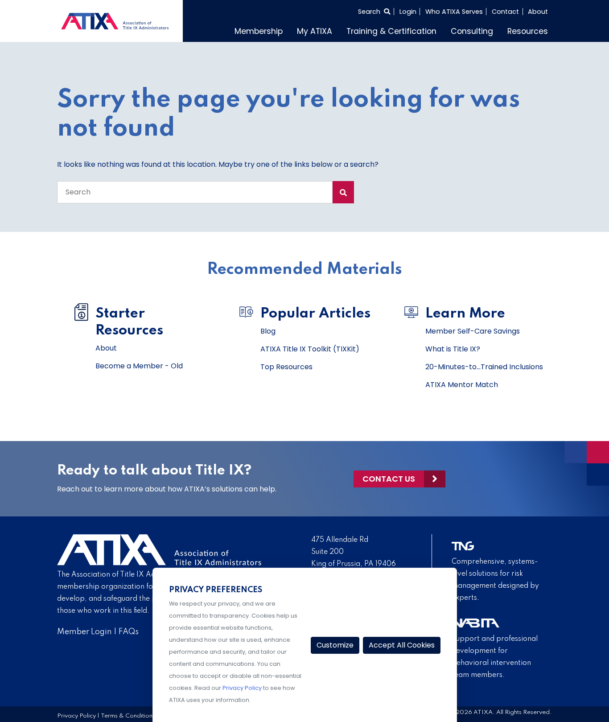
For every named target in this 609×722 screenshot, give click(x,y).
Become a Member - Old (139, 366)
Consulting (472, 31)
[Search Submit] (343, 192)
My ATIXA (314, 31)
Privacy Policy (76, 716)
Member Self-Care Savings (472, 331)
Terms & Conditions (128, 716)
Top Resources (286, 367)
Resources (527, 31)
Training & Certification (391, 31)
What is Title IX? (452, 349)
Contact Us (388, 478)
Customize (335, 645)
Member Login (84, 632)
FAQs (129, 632)
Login (407, 11)
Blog (268, 331)
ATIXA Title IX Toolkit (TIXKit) (309, 349)
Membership (259, 31)
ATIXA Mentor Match (461, 385)
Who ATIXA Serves (454, 11)
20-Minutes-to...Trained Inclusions (484, 367)
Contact (505, 11)
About (538, 11)
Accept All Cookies (402, 645)
